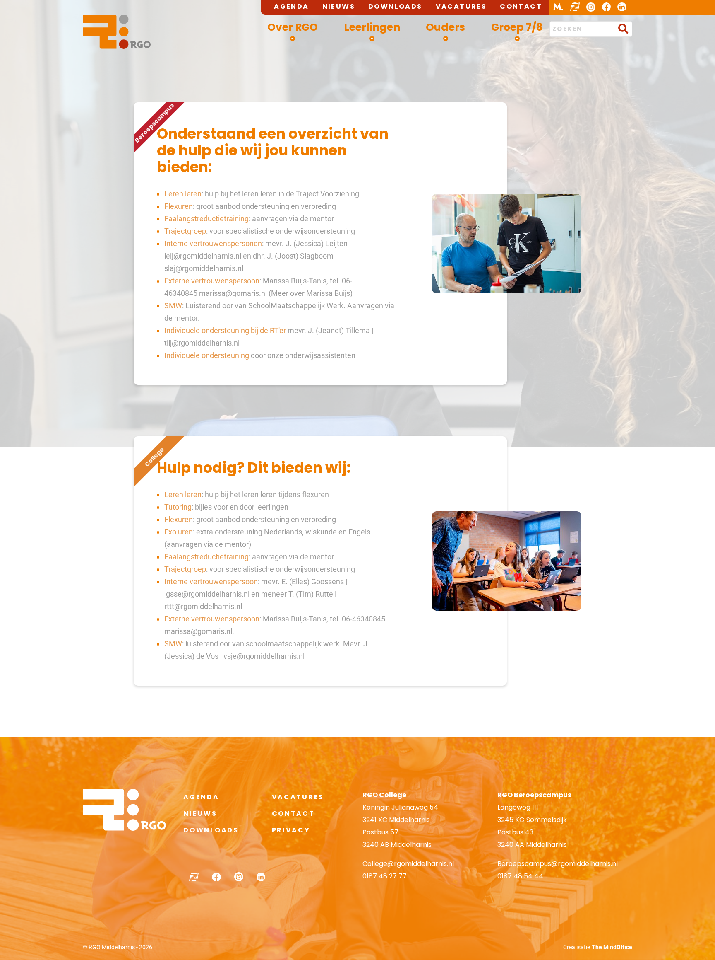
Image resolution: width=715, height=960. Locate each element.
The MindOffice (612, 947)
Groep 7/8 (517, 27)
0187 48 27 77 (384, 876)
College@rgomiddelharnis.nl (408, 863)
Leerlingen (372, 27)
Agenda (291, 6)
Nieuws (338, 6)
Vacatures (461, 6)
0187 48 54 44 (520, 876)
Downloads (395, 6)
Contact (521, 6)
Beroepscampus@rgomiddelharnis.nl (557, 863)
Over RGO (292, 27)
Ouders (445, 27)
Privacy (291, 830)
